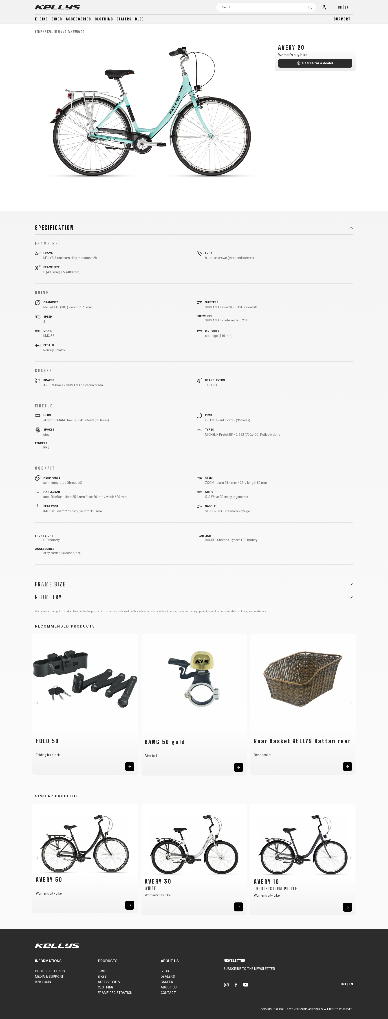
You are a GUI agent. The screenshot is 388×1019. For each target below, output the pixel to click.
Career (167, 982)
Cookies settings (50, 971)
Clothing (104, 19)
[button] (37, 703)
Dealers (124, 19)
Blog (139, 19)
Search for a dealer (317, 63)
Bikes (56, 19)
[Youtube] (245, 984)
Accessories (78, 19)
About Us (169, 987)
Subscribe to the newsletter (249, 968)
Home (38, 32)
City (67, 32)
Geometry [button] (48, 597)
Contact (168, 993)
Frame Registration (115, 993)
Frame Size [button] (50, 584)
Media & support (49, 976)
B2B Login (43, 982)
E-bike (41, 19)
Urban (58, 32)
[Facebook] (236, 984)
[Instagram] (226, 984)
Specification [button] (54, 228)
